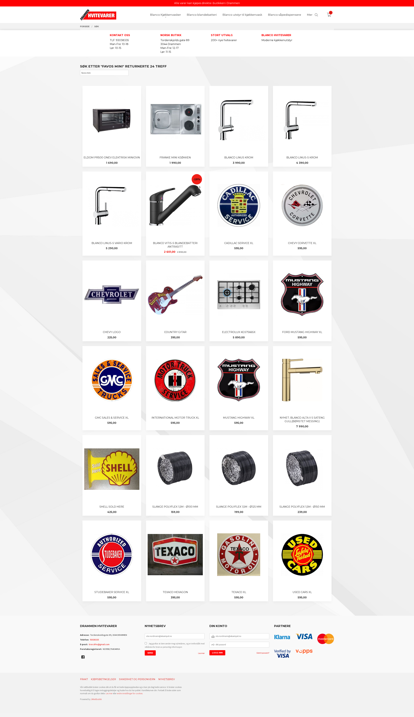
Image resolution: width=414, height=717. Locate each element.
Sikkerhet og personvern (137, 679)
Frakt (84, 679)
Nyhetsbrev (166, 679)
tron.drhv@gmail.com (99, 644)
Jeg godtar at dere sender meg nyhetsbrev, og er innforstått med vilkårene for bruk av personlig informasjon (175, 645)
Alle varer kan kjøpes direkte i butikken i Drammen (207, 3)
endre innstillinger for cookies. (130, 693)
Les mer (201, 653)
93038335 (94, 639)
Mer (309, 14)
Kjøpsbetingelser (103, 679)
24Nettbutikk (96, 699)
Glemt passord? (262, 653)
